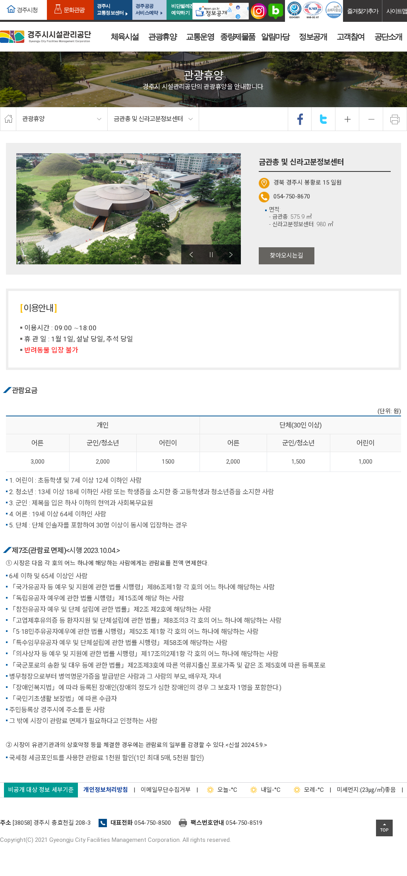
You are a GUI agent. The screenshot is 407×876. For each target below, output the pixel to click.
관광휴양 (162, 36)
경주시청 (27, 9)
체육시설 (125, 36)
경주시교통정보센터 (110, 9)
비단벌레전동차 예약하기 (187, 9)
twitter (323, 119)
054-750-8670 (291, 196)
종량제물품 (237, 36)
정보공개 (313, 36)
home (8, 119)
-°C (227, 789)
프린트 (395, 119)
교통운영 (200, 36)
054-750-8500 (152, 822)
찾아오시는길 (286, 255)
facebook (300, 119)
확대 (347, 119)
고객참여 (350, 36)
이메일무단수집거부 (166, 789)
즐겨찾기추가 (362, 11)
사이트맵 (396, 11)
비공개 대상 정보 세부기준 (41, 789)
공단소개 (388, 36)
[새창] (220, 11)
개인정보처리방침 (105, 789)
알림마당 (275, 36)
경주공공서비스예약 (147, 9)
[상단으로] (384, 828)
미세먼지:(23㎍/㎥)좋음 (366, 789)
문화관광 (74, 9)
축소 (371, 119)
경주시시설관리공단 (45, 37)
